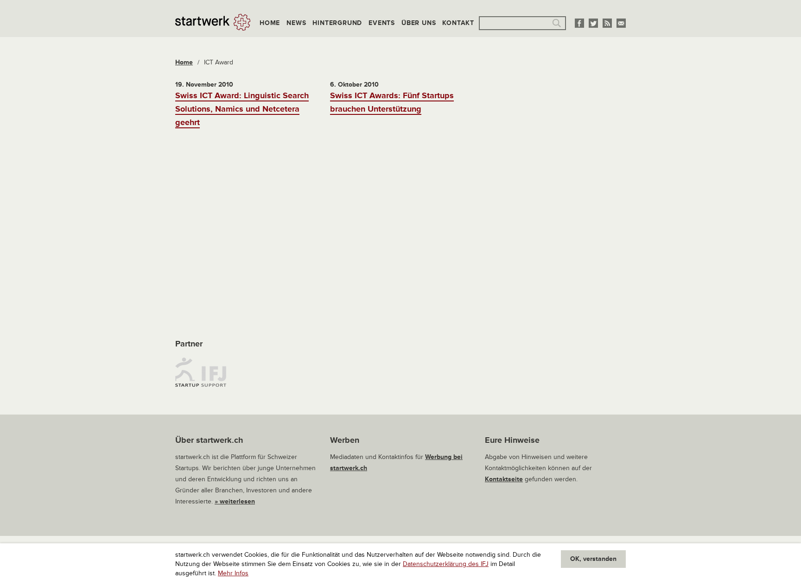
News (296, 23)
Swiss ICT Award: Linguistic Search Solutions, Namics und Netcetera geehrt (242, 108)
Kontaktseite (504, 479)
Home (270, 23)
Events (382, 23)
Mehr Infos (233, 573)
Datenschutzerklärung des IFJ (446, 564)
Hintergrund (337, 23)
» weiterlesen (235, 501)
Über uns (418, 23)
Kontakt (458, 23)
